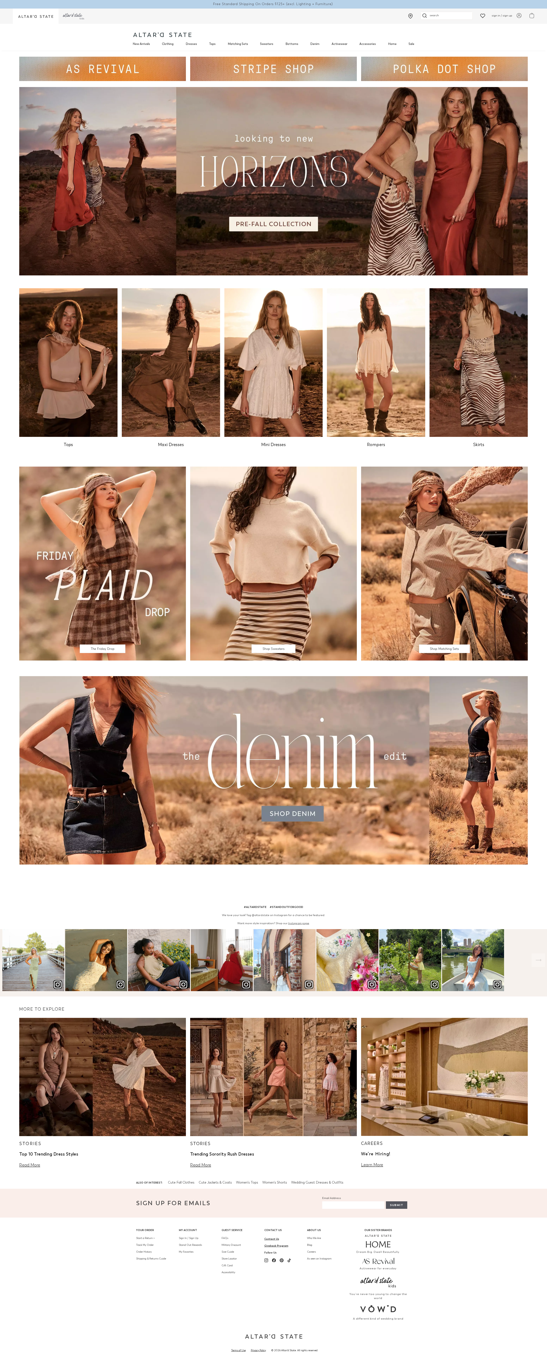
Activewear (339, 44)
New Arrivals (141, 44)
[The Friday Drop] (102, 563)
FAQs (225, 1238)
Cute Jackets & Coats (215, 1182)
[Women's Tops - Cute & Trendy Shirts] (68, 362)
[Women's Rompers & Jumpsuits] (376, 362)
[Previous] (8, 960)
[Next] (538, 960)
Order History (144, 1251)
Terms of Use (238, 1350)
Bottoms (291, 44)
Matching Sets (238, 44)
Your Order (145, 1230)
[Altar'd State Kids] (378, 1282)
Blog (309, 1244)
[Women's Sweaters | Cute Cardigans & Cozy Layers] (273, 563)
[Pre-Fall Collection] (273, 181)
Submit (396, 1205)
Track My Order (145, 1244)
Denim (314, 44)
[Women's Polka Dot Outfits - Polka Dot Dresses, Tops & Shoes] (444, 69)
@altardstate (260, 915)
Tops (212, 44)
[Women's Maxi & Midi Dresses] (171, 362)
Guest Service (232, 1230)
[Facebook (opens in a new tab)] (273, 1260)
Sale (411, 44)
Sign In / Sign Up (188, 1238)
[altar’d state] (35, 16)
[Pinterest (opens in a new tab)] (281, 1260)
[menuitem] (141, 44)
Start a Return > (145, 1238)
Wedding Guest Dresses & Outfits (317, 1182)
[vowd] (378, 1308)
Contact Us (273, 1230)
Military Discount (231, 1244)
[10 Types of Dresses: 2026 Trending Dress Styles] (102, 1077)
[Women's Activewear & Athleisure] (102, 69)
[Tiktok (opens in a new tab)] (289, 1260)
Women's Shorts (274, 1182)
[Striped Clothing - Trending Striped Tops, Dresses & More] (273, 69)
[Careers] (444, 1077)
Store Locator (229, 1258)
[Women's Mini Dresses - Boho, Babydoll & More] (273, 362)
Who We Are (314, 1238)
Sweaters (266, 44)
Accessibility (228, 1272)
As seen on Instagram (319, 1258)
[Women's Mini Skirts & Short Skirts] (478, 362)
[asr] (378, 1260)
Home (392, 44)
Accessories (367, 44)
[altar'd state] (162, 34)
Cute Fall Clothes (181, 1182)
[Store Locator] (410, 16)
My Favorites (186, 1251)
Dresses (191, 44)
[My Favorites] (482, 15)
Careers (311, 1251)
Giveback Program (276, 1245)
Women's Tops (247, 1182)
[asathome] (378, 1241)
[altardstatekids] (73, 16)
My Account (188, 1230)
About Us (314, 1230)
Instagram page (298, 923)
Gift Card (227, 1265)
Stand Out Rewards (190, 1244)
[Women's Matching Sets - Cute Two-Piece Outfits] (444, 563)
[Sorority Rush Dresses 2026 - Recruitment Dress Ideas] (273, 1077)
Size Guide (228, 1251)
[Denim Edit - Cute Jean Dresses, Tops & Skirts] (273, 770)
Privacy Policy (258, 1350)
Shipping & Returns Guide (151, 1258)
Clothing (168, 44)
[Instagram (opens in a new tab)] (266, 1260)
